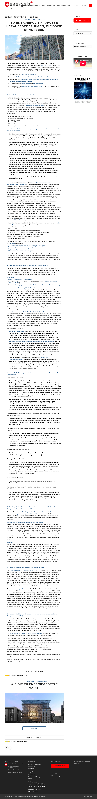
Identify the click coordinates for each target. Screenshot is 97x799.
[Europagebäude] (34, 708)
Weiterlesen (34, 728)
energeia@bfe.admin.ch (34, 789)
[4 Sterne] (8, 675)
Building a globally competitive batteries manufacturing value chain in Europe (38, 285)
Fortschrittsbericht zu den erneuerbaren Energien (24, 570)
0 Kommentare (39, 737)
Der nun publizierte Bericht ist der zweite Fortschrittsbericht (24, 633)
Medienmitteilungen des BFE (82, 762)
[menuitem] (25, 5)
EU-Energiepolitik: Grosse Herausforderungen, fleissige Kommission (34, 26)
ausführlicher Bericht (13, 283)
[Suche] (90, 5)
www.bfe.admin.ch (33, 791)
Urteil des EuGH (16, 220)
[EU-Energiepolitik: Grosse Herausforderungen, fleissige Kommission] (34, 47)
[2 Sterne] (6, 675)
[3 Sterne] (7, 675)
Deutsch (26, 19)
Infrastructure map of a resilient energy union (21, 250)
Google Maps (31, 772)
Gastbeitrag (42, 681)
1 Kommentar (39, 671)
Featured (42, 19)
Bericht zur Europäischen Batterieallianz (20, 279)
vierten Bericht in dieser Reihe (35, 105)
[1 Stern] (5, 675)
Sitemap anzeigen (56, 776)
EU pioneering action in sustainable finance (21, 249)
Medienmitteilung (46, 65)
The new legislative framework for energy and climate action (26, 247)
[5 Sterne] (9, 675)
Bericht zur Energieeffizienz (18, 589)
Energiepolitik (34, 19)
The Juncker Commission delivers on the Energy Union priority (27, 245)
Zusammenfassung (51, 281)
